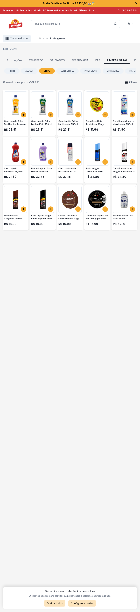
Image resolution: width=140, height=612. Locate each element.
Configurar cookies (82, 603)
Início (5, 48)
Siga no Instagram (52, 38)
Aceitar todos (55, 603)
